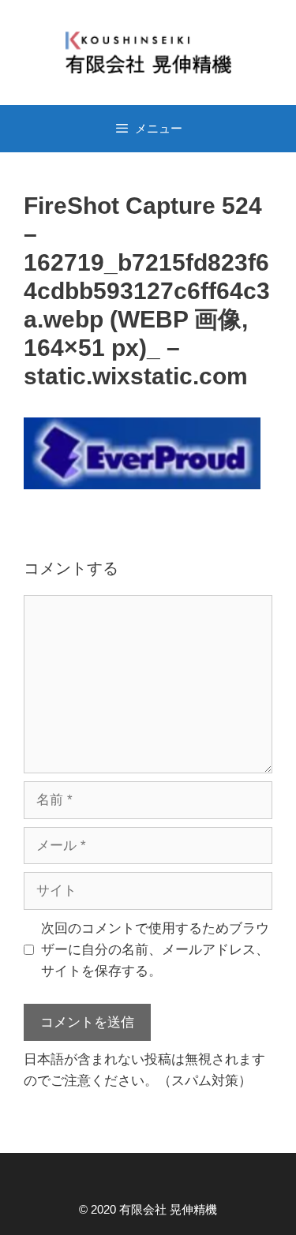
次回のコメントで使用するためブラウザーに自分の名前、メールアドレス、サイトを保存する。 (155, 950)
